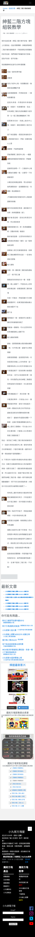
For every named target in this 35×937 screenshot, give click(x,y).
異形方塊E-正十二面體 (18, 806)
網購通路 (6, 876)
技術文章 (12, 8)
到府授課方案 (23, 883)
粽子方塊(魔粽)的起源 (10, 626)
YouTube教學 (26, 857)
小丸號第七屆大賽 (9, 630)
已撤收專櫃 (6, 646)
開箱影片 (6, 886)
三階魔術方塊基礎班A (17, 768)
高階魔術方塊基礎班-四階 (19, 790)
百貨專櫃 (6, 880)
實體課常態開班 (23, 878)
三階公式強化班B (16, 787)
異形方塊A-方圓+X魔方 (18, 793)
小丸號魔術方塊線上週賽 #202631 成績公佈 (16, 603)
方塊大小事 (29, 625)
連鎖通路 (6, 883)
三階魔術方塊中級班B (17, 774)
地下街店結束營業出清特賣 (12, 644)
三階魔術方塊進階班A (17, 777)
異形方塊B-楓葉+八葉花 (18, 796)
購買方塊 (11, 622)
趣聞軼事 (23, 625)
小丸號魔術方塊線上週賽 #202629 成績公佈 (16, 609)
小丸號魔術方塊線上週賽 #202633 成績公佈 (17, 591)
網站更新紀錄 (7, 857)
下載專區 (17, 857)
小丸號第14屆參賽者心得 (12, 658)
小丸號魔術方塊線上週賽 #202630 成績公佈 (17, 606)
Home (5, 8)
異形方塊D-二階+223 (18, 802)
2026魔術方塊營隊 (24, 889)
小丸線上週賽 (23, 898)
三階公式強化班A (16, 783)
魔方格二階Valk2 (9, 640)
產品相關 (20, 639)
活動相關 (29, 629)
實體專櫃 (6, 622)
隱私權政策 (27, 860)
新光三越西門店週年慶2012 (13, 621)
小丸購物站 (7, 889)
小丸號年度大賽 (22, 629)
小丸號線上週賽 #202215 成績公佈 (16, 634)
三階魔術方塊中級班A (17, 771)
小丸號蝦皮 (7, 893)
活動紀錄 (21, 660)
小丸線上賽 (6, 636)
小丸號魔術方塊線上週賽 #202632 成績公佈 (16, 594)
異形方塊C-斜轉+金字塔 (18, 799)
